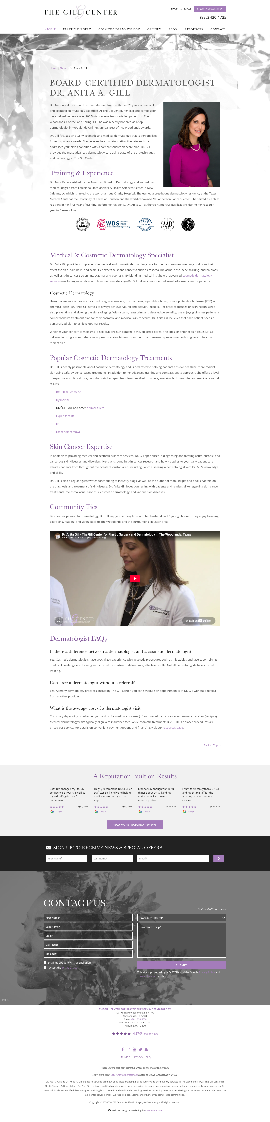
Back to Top (211, 745)
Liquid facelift (65, 416)
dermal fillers (95, 408)
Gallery (154, 29)
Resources (194, 29)
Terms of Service (147, 976)
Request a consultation (209, 8)
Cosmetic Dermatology (119, 29)
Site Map (124, 1057)
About (50, 29)
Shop (174, 8)
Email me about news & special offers (70, 962)
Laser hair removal (68, 432)
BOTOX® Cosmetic (68, 392)
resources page (173, 727)
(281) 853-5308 (139, 1019)
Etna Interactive (153, 1110)
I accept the (55, 967)
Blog (173, 29)
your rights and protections (124, 1074)
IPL (58, 424)
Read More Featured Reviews (134, 825)
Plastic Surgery (77, 29)
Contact (217, 29)
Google (59, 811)
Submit (181, 965)
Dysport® (62, 400)
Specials (185, 8)
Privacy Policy (207, 972)
